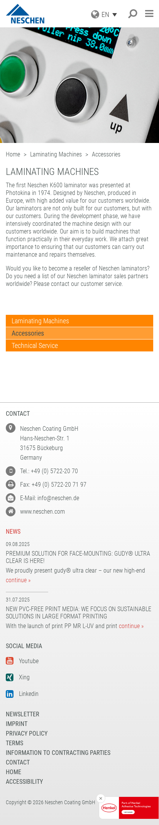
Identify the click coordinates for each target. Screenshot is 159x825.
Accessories (28, 333)
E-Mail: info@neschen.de (49, 498)
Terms (14, 743)
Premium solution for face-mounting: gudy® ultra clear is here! (78, 557)
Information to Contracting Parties (58, 752)
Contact (18, 762)
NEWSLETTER (22, 714)
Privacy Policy (26, 733)
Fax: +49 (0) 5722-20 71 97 (53, 484)
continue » (18, 580)
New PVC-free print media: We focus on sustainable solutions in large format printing (78, 612)
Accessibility (24, 781)
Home (13, 772)
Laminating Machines (40, 321)
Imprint (16, 724)
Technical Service (35, 345)
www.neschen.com (42, 511)
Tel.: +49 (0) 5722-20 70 (49, 471)
